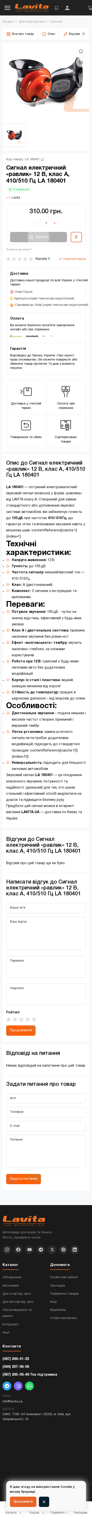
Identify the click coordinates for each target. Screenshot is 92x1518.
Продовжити (21, 1030)
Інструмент (10, 1324)
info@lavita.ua (12, 1401)
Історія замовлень (63, 1318)
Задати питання (23, 1179)
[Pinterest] (63, 1249)
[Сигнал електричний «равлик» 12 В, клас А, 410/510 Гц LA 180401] (46, 81)
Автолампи (10, 1285)
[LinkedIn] (74, 1249)
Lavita (15, 197)
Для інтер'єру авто (16, 1293)
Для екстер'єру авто (18, 1302)
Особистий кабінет (64, 1277)
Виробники (58, 1310)
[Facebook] (18, 1249)
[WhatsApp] (29, 1386)
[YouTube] (29, 1249)
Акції (5, 1332)
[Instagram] (6, 1249)
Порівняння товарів (64, 1293)
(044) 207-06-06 (15, 1367)
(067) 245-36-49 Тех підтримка (29, 1374)
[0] (56, 8)
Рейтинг (13, 1012)
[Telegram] (40, 1249)
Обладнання (11, 1277)
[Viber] (18, 1386)
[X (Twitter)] (52, 1249)
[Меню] (7, 8)
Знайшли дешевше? (19, 249)
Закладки (57, 1285)
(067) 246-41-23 (15, 1359)
